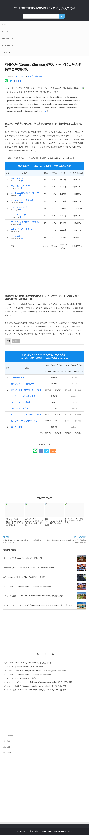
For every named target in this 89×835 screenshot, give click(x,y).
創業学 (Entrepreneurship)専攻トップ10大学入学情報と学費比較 (54, 522)
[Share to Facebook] (41, 451)
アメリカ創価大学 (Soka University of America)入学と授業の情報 (27, 586)
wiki (45, 111)
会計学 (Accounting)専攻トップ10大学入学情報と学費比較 (74, 521)
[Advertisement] (44, 270)
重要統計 (6, 747)
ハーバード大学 (17, 178)
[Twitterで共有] (11, 81)
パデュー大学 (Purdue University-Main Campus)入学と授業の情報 (27, 663)
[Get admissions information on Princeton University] (21, 217)
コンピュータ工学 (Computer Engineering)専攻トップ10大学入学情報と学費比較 (14, 522)
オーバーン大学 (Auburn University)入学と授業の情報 (22, 558)
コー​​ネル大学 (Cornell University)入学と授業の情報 (21, 678)
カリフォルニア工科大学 (21, 186)
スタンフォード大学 (19, 207)
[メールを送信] (19, 81)
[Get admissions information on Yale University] (22, 239)
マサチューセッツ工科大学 (22, 200)
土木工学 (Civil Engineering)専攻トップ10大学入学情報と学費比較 (34, 522)
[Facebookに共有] (15, 81)
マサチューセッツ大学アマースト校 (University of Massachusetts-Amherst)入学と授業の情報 (37, 682)
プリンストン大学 (18, 215)
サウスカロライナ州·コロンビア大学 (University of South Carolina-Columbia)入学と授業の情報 (37, 605)
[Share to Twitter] (46, 451)
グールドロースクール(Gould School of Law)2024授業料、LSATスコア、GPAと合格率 (34, 690)
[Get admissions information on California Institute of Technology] (21, 188)
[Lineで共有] (6, 81)
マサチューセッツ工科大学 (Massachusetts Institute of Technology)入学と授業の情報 (34, 686)
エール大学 (15, 236)
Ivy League (7, 752)
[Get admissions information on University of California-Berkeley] (20, 195)
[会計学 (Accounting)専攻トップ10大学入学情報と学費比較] (74, 510)
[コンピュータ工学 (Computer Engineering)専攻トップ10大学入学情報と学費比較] (15, 510)
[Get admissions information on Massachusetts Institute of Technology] (22, 202)
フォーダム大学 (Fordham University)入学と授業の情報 (23, 667)
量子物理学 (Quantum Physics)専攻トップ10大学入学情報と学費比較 (28, 567)
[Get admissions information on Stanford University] (20, 210)
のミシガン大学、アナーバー (23, 229)
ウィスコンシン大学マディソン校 (25, 222)
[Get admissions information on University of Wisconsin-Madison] (20, 224)
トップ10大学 (33, 76)
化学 (40, 76)
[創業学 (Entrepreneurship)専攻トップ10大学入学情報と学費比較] (54, 510)
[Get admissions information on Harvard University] (22, 181)
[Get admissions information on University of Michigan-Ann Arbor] (20, 231)
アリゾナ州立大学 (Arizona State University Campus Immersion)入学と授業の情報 (33, 596)
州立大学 (6, 741)
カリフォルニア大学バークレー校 (25, 193)
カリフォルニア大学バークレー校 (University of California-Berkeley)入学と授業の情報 (34, 671)
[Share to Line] (35, 451)
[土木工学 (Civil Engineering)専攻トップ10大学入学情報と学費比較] (34, 510)
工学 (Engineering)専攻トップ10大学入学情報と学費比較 (24, 577)
